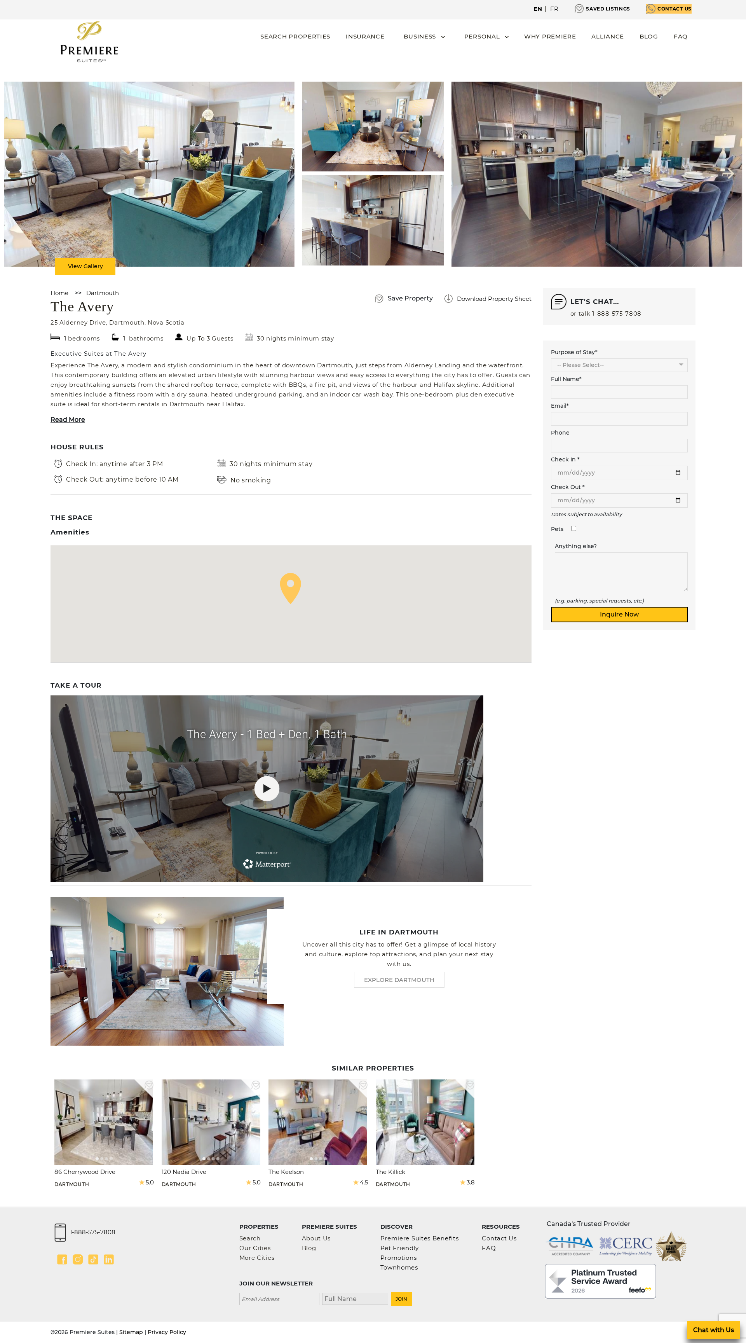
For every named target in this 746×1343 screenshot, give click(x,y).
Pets (557, 529)
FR (554, 8)
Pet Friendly (399, 1248)
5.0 (150, 1182)
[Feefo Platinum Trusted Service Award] (600, 1280)
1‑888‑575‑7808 (616, 313)
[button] (290, 588)
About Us (316, 1238)
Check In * (565, 459)
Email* (560, 405)
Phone (560, 432)
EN (537, 8)
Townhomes (399, 1267)
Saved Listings (608, 9)
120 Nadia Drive (184, 1171)
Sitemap (131, 1332)
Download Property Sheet (494, 298)
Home (59, 293)
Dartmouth (102, 293)
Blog (649, 36)
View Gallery (85, 266)
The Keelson (286, 1171)
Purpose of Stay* (574, 352)
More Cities (257, 1257)
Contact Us (674, 9)
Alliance (607, 36)
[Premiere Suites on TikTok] (93, 1259)
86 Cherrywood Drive (84, 1171)
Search (250, 1238)
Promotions (398, 1257)
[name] (355, 1298)
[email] (279, 1298)
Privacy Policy (167, 1332)
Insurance (365, 36)
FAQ (681, 36)
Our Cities (255, 1248)
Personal (482, 36)
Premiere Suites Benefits (419, 1238)
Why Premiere (550, 36)
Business (420, 36)
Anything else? (576, 546)
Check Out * (568, 487)
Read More (68, 419)
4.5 (364, 1182)
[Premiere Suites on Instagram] (77, 1259)
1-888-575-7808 (92, 1232)
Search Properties (295, 36)
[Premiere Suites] (89, 42)
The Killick (390, 1171)
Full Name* (566, 378)
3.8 (471, 1182)
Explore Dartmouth (399, 979)
